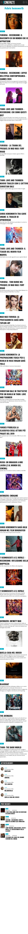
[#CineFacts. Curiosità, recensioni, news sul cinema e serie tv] (9, 3)
